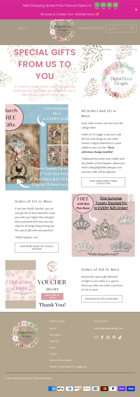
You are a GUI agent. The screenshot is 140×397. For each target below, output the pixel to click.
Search (53, 328)
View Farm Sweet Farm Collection (103, 182)
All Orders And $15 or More (99, 113)
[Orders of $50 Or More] (36, 284)
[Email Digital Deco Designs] (96, 337)
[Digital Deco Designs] (62, 28)
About (52, 347)
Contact (53, 353)
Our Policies (55, 334)
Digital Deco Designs (22, 378)
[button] (23, 28)
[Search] (132, 28)
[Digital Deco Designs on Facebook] (102, 337)
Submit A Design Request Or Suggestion (68, 366)
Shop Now (54, 341)
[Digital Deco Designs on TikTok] (120, 337)
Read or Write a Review (60, 360)
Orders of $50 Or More (100, 269)
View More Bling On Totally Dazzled (37, 247)
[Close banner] (136, 10)
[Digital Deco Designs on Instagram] (108, 337)
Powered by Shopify (42, 378)
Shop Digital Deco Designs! (102, 298)
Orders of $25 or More (33, 201)
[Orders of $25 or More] (103, 225)
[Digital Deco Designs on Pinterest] (114, 337)
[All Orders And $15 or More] (36, 147)
